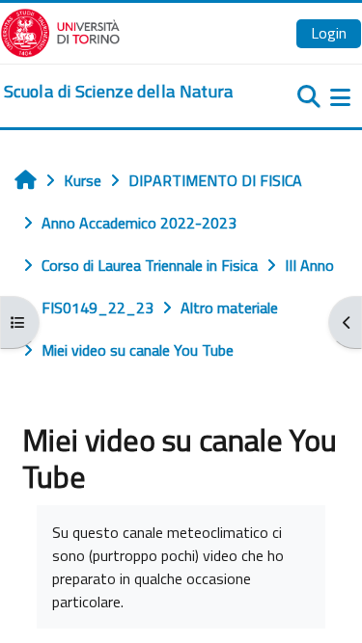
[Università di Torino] (60, 30)
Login (329, 32)
